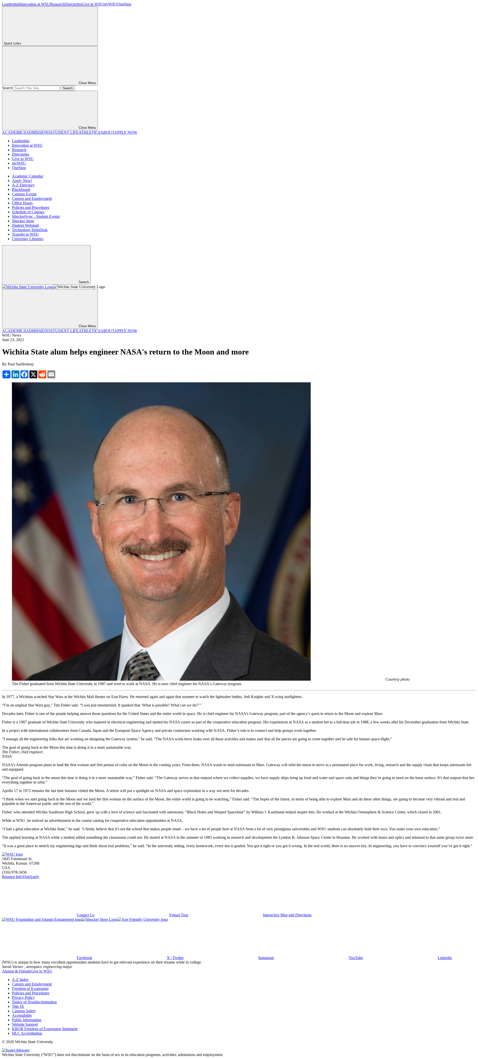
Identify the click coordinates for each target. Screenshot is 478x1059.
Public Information (26, 1020)
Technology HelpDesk (30, 230)
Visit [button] (25, 877)
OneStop (124, 4)
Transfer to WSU (25, 234)
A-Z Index (20, 979)
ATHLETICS (89, 132)
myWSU (110, 4)
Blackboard (21, 189)
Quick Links (12, 43)
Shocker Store (23, 221)
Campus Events (24, 194)
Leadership (10, 4)
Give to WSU (92, 4)
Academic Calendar (27, 176)
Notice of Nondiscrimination (34, 1002)
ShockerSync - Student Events (36, 216)
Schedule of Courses (28, 212)
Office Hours (22, 203)
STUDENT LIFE (65, 132)
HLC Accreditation (27, 1033)
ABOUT (107, 132)
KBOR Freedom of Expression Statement (44, 1029)
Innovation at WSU (34, 4)
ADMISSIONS (38, 132)
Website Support (25, 1024)
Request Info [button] (12, 877)
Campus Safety (24, 1011)
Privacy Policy (23, 997)
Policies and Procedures (30, 207)
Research (57, 4)
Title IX (18, 1006)
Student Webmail (25, 225)
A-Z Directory (23, 185)
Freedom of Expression (30, 988)
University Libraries (27, 239)
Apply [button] (34, 877)
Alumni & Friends (16, 971)
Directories (73, 4)
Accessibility (22, 1015)
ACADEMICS (14, 132)
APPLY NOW (125, 132)
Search (7, 88)
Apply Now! (22, 180)
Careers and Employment (32, 198)
